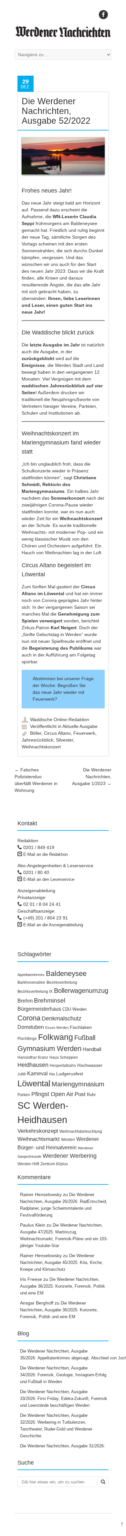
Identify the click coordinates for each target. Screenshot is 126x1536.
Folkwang (55, 1037)
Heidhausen (32, 1065)
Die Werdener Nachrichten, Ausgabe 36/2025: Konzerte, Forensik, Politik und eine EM (62, 1286)
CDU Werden (74, 1009)
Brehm (25, 1001)
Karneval (37, 1073)
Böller (35, 733)
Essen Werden (56, 1028)
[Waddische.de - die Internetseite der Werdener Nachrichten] (63, 35)
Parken (23, 1095)
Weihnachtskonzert (41, 746)
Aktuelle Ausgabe (80, 726)
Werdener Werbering (70, 1155)
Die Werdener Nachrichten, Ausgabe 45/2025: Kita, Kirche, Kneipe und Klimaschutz (61, 1262)
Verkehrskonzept (37, 1131)
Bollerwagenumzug (81, 990)
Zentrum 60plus (54, 1164)
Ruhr (91, 1094)
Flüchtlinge (27, 1038)
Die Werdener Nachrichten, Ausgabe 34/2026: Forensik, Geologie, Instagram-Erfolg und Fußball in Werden (63, 1375)
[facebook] (103, 14)
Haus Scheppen (63, 1057)
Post (80, 1094)
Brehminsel (49, 1000)
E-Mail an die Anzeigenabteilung (53, 924)
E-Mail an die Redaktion (45, 854)
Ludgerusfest (69, 1073)
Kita (52, 1074)
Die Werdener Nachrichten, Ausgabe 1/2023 (91, 776)
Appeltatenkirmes (31, 975)
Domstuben (30, 1027)
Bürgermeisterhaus (39, 1009)
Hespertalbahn (63, 1065)
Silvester (64, 740)
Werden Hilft (28, 1164)
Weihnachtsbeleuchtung (80, 1131)
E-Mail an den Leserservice (48, 879)
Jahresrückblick (37, 740)
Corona (28, 1018)
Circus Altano (57, 733)
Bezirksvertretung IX (35, 991)
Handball (92, 1049)
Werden (68, 1139)
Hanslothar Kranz (32, 1057)
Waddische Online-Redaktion (59, 719)
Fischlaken (81, 1027)
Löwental (33, 1083)
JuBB (21, 1074)
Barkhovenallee (31, 982)
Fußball (84, 1037)
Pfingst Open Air (52, 1094)
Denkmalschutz (61, 1018)
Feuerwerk (84, 733)
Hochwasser (89, 1065)
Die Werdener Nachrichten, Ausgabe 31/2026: (63, 1445)
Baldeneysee (66, 973)
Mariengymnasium (78, 1084)
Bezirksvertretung (62, 982)
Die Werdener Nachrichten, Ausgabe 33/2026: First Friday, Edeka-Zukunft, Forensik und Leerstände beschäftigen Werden (63, 1398)
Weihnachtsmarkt (38, 1139)
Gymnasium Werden (49, 1048)
